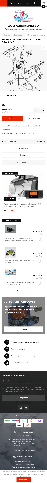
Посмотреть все (23, 291)
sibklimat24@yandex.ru (25, 456)
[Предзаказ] (40, 239)
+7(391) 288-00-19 (25, 432)
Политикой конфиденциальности (29, 475)
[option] (23, 68)
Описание (23, 149)
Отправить (23, 398)
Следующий (37, 141)
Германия (6, 129)
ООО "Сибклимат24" (23, 26)
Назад (23, 163)
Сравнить (44, 47)
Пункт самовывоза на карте (23, 450)
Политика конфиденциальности (23, 467)
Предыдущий (10, 141)
